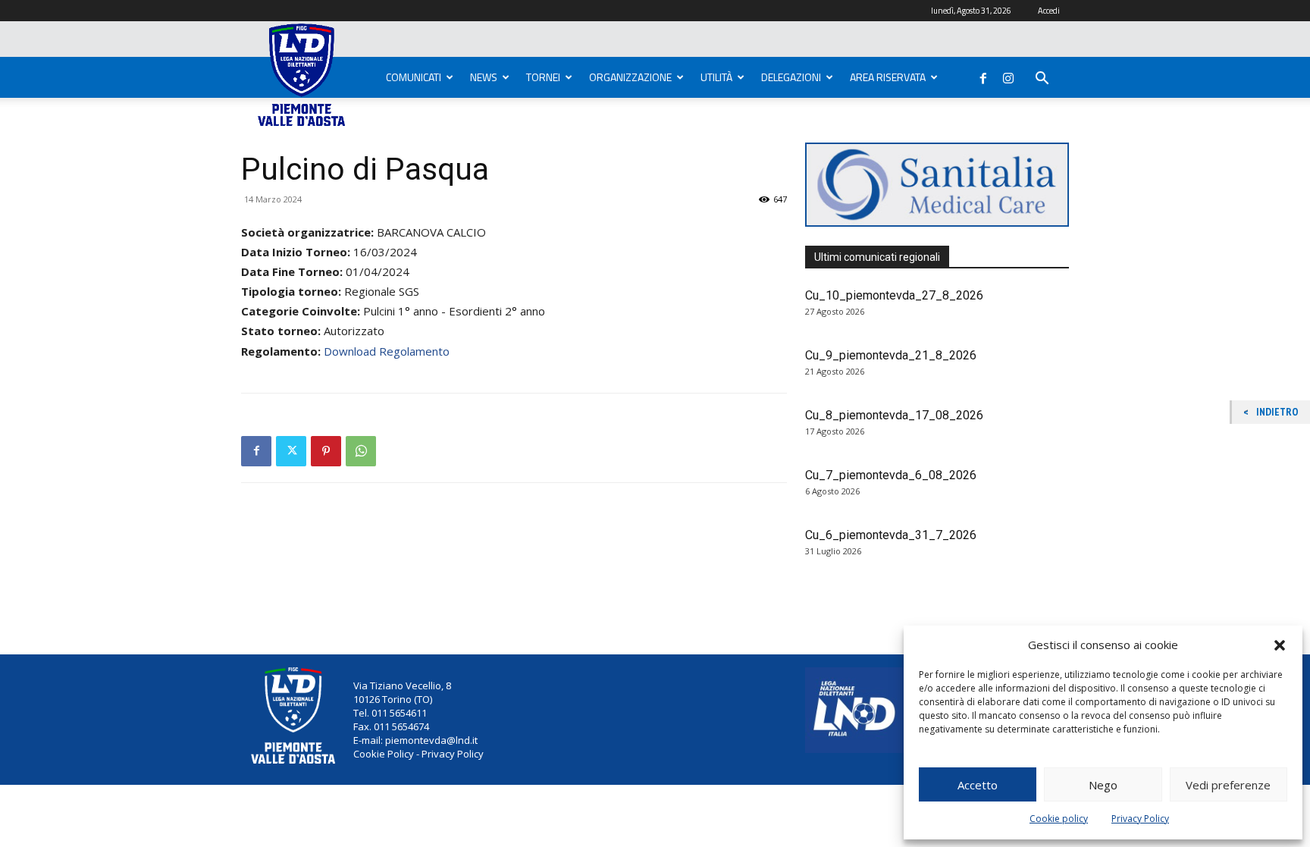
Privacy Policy (1140, 818)
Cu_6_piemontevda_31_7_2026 (890, 535)
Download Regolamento (387, 351)
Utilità (716, 77)
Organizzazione (630, 77)
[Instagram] (1008, 75)
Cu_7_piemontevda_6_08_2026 (890, 475)
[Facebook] (983, 75)
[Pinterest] (326, 451)
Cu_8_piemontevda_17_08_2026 (894, 415)
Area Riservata (888, 77)
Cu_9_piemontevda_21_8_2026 (890, 355)
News (483, 77)
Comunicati (413, 77)
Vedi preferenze (1228, 784)
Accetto (977, 784)
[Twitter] (291, 451)
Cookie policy (1059, 818)
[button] (1279, 645)
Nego (1103, 784)
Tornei (543, 77)
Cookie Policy (383, 754)
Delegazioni (791, 77)
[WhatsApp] (361, 451)
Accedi (1049, 11)
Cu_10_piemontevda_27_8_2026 (894, 295)
